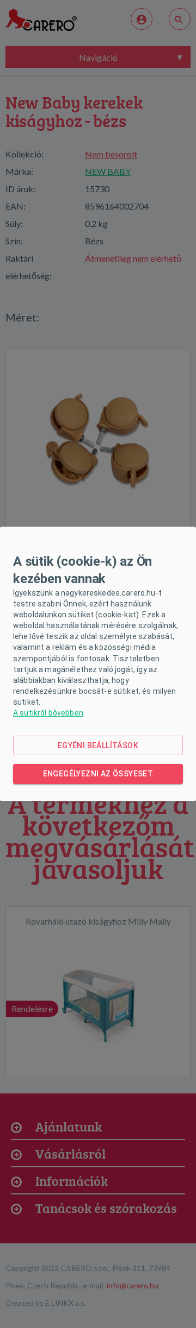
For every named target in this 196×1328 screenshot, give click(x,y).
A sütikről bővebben (48, 713)
